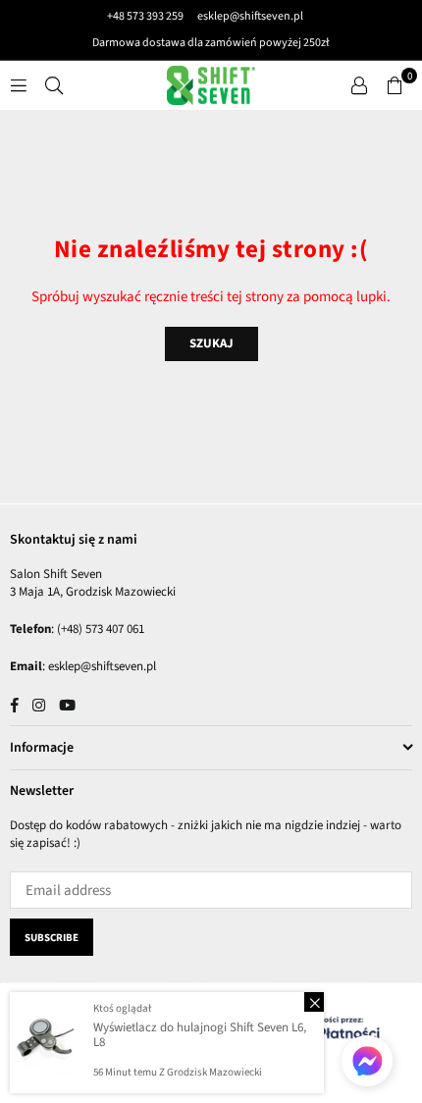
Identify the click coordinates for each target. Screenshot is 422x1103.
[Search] (54, 85)
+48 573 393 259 (145, 16)
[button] (394, 85)
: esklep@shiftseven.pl (99, 666)
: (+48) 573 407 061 (97, 629)
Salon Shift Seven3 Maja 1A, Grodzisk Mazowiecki (93, 583)
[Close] (314, 1002)
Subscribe (52, 937)
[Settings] (359, 85)
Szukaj (211, 343)
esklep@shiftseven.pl (249, 16)
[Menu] (18, 85)
